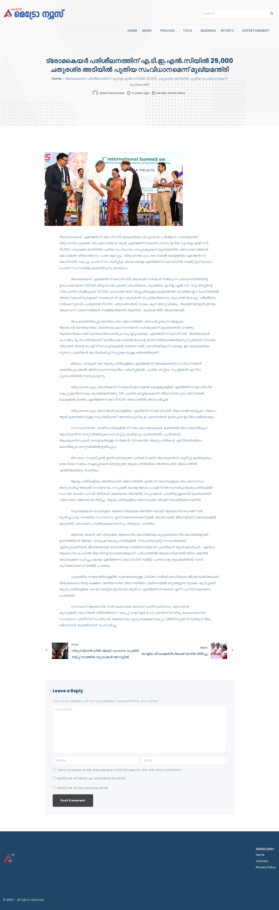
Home (56, 78)
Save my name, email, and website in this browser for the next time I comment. (120, 770)
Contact (262, 861)
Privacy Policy (266, 867)
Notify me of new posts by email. (82, 788)
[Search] (272, 13)
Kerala (161, 93)
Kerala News (176, 93)
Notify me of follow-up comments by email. (91, 778)
